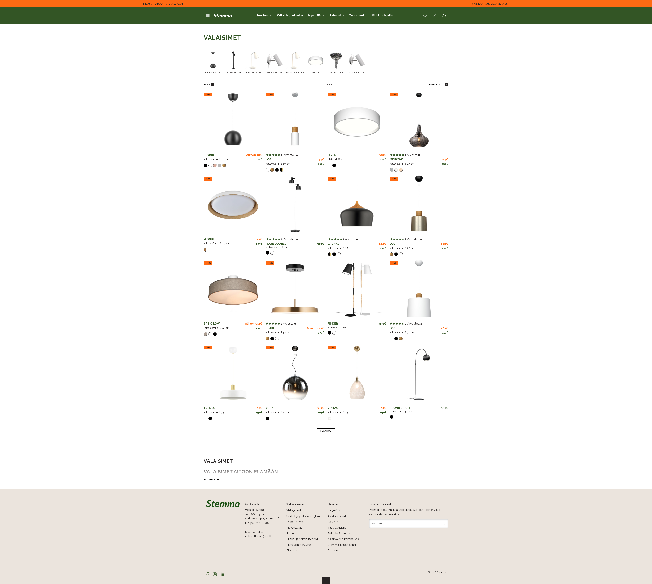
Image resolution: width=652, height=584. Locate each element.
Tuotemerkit (357, 15)
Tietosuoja (293, 550)
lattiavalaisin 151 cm (401, 411)
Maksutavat (294, 527)
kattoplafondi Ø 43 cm (217, 243)
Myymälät (334, 510)
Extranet (333, 550)
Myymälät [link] (315, 15)
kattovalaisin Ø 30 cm (402, 332)
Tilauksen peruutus (299, 544)
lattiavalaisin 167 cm (277, 247)
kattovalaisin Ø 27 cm (402, 163)
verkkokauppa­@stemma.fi (262, 518)
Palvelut (333, 522)
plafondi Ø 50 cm (338, 159)
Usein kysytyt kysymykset (303, 516)
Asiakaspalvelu (338, 516)
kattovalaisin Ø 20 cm (216, 159)
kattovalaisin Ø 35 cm (340, 248)
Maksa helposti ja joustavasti (163, 3)
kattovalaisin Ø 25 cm (340, 412)
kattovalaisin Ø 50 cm (278, 332)
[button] (208, 16)
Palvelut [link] (335, 15)
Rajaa (207, 84)
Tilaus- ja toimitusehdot (302, 539)
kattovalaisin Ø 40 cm (278, 412)
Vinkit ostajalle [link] (382, 15)
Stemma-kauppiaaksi (342, 544)
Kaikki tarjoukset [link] (288, 15)
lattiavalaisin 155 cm (339, 327)
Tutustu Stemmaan (340, 533)
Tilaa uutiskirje (337, 527)
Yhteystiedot (295, 510)
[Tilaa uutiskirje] (445, 523)
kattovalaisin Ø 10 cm (278, 163)
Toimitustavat (295, 522)
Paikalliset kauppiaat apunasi (489, 3)
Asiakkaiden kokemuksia (344, 539)
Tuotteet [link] (263, 15)
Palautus (292, 533)
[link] (435, 16)
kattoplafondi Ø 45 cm (217, 328)
